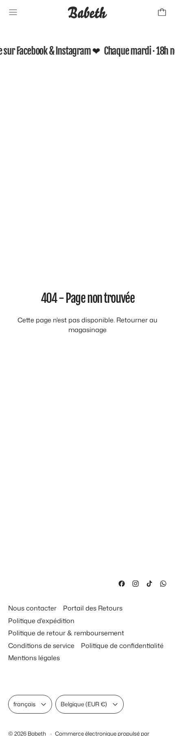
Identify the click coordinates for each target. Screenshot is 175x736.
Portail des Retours (92, 608)
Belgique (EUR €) (84, 704)
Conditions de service (41, 645)
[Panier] (162, 12)
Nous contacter (32, 608)
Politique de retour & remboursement (66, 632)
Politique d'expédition (41, 620)
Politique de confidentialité (122, 645)
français (24, 704)
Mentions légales (34, 657)
